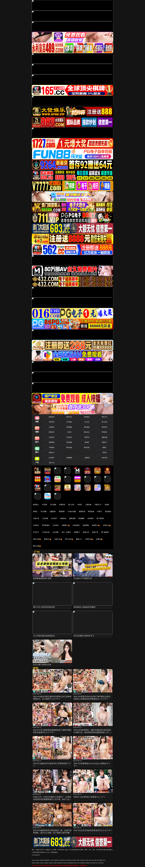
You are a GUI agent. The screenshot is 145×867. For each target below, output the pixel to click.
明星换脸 (69, 442)
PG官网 (44, 505)
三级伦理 (51, 422)
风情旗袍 (51, 442)
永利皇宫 (56, 525)
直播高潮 (82, 511)
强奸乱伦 (69, 417)
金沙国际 (56, 532)
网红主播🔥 (37, 546)
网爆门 (104, 447)
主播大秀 (36, 518)
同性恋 (104, 452)
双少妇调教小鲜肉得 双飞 (84, 635)
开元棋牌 (53, 505)
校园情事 (69, 458)
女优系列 (69, 437)
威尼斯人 (36, 505)
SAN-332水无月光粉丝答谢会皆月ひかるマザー (93, 830)
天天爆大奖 (46, 532)
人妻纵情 (87, 458)
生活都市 (51, 458)
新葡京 (35, 511)
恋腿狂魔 (104, 437)
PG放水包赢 (72, 511)
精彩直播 (91, 511)
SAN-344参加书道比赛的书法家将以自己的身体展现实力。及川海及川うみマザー (52, 697)
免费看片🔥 (66, 525)
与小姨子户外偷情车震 (83, 578)
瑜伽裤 (87, 442)
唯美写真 (87, 447)
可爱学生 (87, 437)
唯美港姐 (87, 427)
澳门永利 (71, 505)
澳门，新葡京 (66, 532)
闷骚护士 (104, 442)
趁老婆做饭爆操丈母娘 (42, 578)
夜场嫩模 (81, 518)
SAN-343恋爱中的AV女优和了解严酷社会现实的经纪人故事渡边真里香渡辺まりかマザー (92, 697)
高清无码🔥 (89, 539)
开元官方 (36, 532)
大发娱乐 (36, 525)
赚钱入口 (79, 539)
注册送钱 (88, 505)
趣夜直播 (72, 518)
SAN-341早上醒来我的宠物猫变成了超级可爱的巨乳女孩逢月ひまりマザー (52, 731)
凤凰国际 (62, 511)
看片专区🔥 (69, 539)
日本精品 (69, 422)
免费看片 (77, 532)
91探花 (69, 432)
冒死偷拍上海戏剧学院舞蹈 (84, 607)
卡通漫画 (51, 447)
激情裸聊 (86, 525)
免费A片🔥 (47, 539)
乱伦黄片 (54, 518)
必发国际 (91, 518)
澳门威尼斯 (105, 532)
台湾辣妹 (51, 427)
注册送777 (98, 505)
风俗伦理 (104, 458)
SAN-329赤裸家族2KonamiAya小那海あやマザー (92, 764)
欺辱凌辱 (51, 432)
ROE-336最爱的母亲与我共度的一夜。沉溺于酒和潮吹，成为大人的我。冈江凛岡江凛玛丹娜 (52, 831)
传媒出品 (51, 452)
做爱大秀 (86, 532)
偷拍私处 (63, 518)
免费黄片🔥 (96, 525)
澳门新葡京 (100, 518)
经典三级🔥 (37, 539)
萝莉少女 (104, 417)
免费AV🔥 (99, 539)
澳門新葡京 (46, 525)
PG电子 (79, 505)
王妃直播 (45, 518)
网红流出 (87, 432)
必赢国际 (53, 511)
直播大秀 (95, 532)
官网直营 (62, 505)
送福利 (107, 505)
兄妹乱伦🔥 (58, 539)
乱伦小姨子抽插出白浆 (42, 664)
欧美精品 (87, 417)
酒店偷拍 (108, 511)
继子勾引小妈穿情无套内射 (44, 607)
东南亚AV (104, 427)
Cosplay (86, 422)
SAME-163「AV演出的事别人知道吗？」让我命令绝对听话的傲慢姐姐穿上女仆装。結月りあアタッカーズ (52, 799)
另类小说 (51, 463)
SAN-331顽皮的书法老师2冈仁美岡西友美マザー (52, 764)
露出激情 (69, 447)
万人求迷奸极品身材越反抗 (44, 635)
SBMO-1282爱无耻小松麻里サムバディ (90, 797)
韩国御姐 (69, 427)
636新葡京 (76, 525)
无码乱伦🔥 (107, 525)
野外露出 (104, 432)
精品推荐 (51, 417)
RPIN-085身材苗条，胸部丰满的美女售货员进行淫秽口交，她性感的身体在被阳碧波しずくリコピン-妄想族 (93, 732)
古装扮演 (51, 437)
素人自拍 (104, 422)
